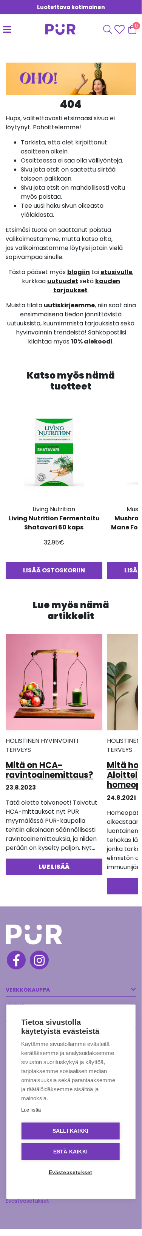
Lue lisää (31, 1110)
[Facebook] (16, 961)
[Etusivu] (52, 29)
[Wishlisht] (120, 29)
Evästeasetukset (27, 1201)
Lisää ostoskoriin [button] (54, 570)
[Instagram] (39, 961)
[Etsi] (107, 29)
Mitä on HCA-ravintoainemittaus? (49, 770)
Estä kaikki (70, 1152)
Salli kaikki (70, 1131)
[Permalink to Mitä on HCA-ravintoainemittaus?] (54, 684)
